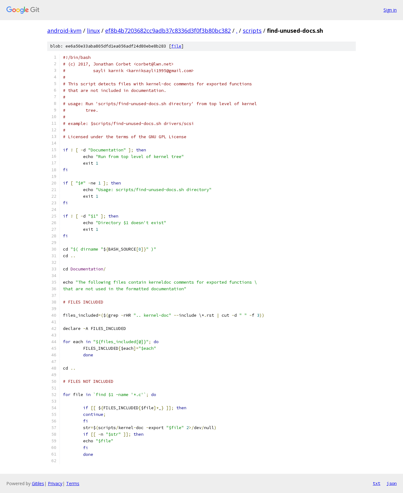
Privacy (55, 483)
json (392, 483)
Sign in (390, 10)
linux (93, 30)
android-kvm (64, 30)
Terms (72, 483)
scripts (252, 30)
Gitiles (38, 483)
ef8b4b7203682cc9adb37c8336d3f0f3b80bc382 (168, 30)
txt (376, 483)
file (176, 46)
